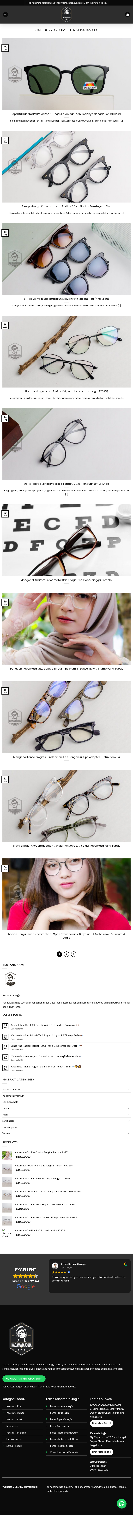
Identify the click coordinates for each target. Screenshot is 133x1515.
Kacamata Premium (13, 1095)
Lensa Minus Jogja (59, 1412)
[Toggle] (129, 1089)
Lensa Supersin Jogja (61, 1419)
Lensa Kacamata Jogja (61, 1406)
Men (5, 1114)
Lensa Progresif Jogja (61, 1445)
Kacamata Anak (11, 1089)
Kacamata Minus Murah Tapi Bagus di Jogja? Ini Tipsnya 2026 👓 (47, 1035)
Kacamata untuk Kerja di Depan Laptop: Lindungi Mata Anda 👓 (46, 1056)
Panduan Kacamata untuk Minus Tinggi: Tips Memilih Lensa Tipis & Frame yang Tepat (66, 669)
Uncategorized (10, 1126)
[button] (5, 14)
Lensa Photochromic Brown (64, 1439)
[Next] (74, 954)
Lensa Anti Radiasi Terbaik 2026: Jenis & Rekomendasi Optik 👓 (46, 1045)
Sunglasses (8, 1120)
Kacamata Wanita (15, 1412)
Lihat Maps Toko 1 (101, 1423)
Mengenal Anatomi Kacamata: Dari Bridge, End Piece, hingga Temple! (67, 580)
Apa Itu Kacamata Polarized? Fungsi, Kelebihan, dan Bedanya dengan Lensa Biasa (66, 114)
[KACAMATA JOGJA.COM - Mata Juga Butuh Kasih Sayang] (66, 15)
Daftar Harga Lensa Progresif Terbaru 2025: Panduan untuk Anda (66, 484)
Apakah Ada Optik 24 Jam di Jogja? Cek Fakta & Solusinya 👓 (45, 1024)
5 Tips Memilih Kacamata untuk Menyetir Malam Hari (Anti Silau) (66, 299)
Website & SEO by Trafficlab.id (19, 1486)
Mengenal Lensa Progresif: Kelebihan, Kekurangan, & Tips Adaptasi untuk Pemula (66, 757)
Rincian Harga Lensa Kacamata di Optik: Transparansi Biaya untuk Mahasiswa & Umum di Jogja (66, 935)
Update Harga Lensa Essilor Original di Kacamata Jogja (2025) (66, 391)
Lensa (5, 1108)
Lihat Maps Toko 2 (101, 1451)
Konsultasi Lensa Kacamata (64, 1452)
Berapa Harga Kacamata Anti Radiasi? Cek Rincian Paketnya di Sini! (66, 206)
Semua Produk (14, 1445)
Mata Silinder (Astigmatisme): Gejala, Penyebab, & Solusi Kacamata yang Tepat (66, 846)
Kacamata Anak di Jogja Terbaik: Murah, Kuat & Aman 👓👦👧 (46, 1066)
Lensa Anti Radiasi (59, 1426)
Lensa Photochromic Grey (64, 1432)
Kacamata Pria (13, 1406)
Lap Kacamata (10, 1101)
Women (6, 1133)
